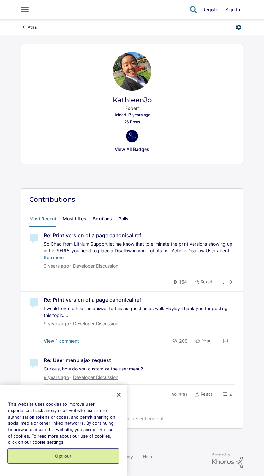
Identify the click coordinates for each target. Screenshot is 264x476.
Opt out (63, 456)
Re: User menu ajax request (77, 360)
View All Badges (132, 149)
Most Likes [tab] (74, 218)
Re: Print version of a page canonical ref (92, 235)
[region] (63, 430)
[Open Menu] (238, 27)
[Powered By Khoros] (227, 460)
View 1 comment (61, 341)
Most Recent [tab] (42, 218)
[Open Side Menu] (25, 10)
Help (147, 456)
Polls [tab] (123, 218)
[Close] (119, 395)
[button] (227, 282)
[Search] (193, 10)
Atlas (32, 27)
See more (54, 257)
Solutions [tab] (102, 218)
